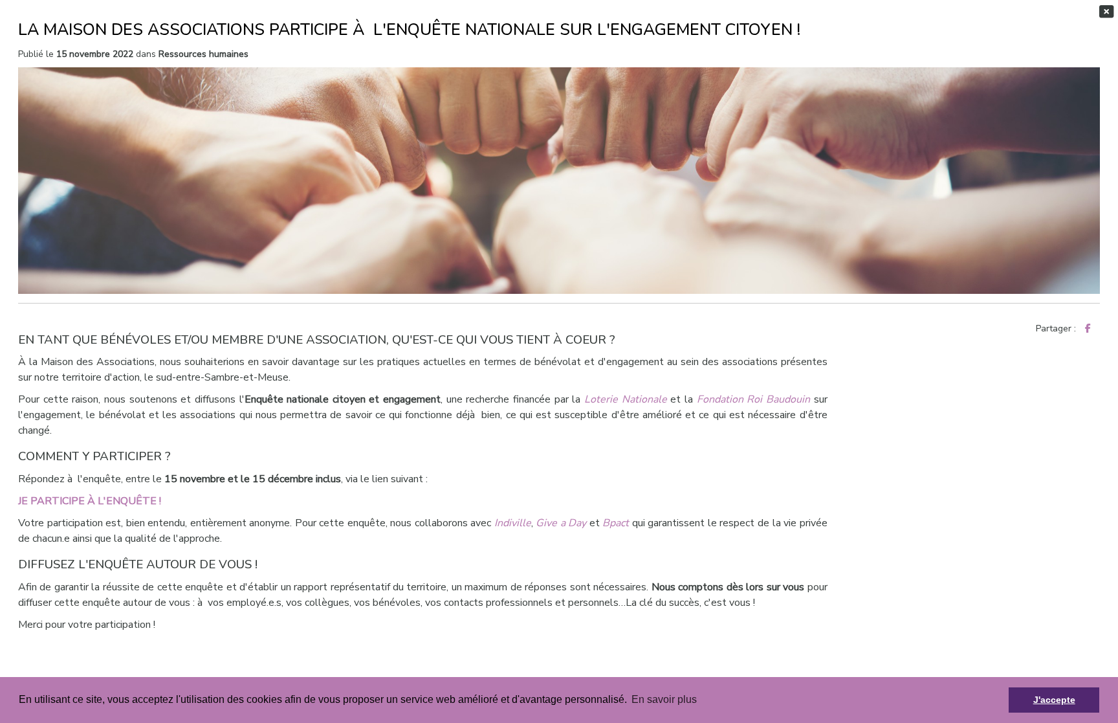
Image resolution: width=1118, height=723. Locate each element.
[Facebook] (1088, 328)
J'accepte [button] (1054, 700)
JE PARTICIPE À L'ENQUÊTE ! (89, 501)
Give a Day (561, 523)
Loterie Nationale (625, 399)
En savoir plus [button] (664, 699)
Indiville (512, 523)
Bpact (617, 523)
